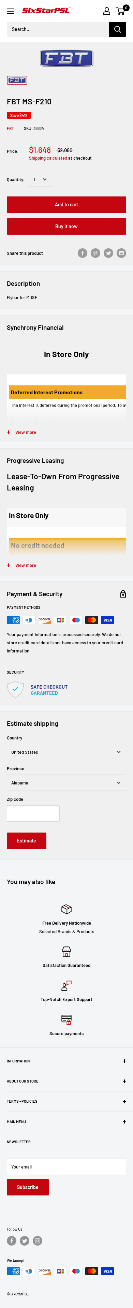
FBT (10, 128)
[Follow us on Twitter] (24, 1241)
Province (15, 768)
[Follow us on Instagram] (37, 1241)
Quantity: (16, 179)
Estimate (26, 840)
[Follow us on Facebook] (11, 1241)
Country (14, 737)
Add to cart (66, 204)
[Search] (117, 29)
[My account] (106, 11)
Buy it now (66, 226)
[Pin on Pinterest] (95, 253)
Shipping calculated (48, 158)
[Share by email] (121, 253)
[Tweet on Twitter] (108, 253)
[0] (120, 11)
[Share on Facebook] (82, 253)
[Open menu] (10, 11)
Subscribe (28, 1187)
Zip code (15, 799)
